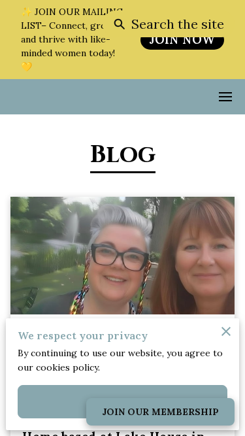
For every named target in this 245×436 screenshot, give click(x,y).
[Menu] (225, 96)
